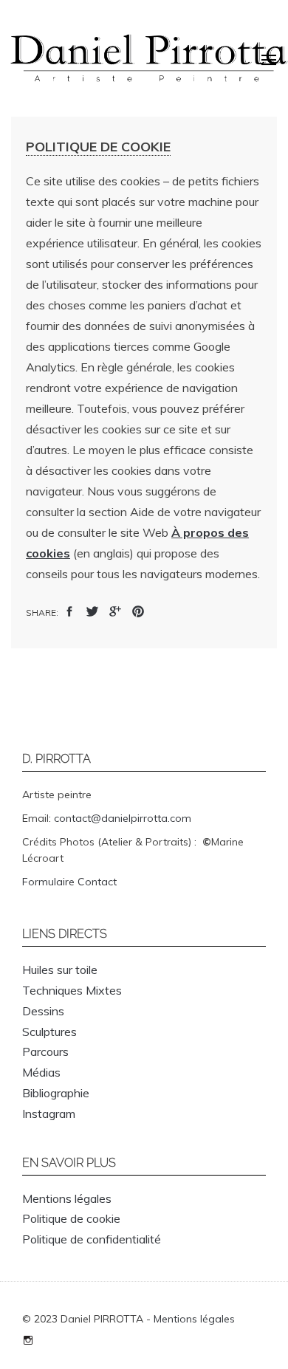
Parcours (45, 1051)
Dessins (43, 1010)
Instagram (48, 1113)
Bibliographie (55, 1092)
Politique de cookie (71, 1218)
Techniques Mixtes (72, 990)
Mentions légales (67, 1198)
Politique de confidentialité (91, 1239)
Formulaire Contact (69, 881)
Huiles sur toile (59, 969)
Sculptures (49, 1031)
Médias (41, 1072)
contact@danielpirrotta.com (122, 818)
